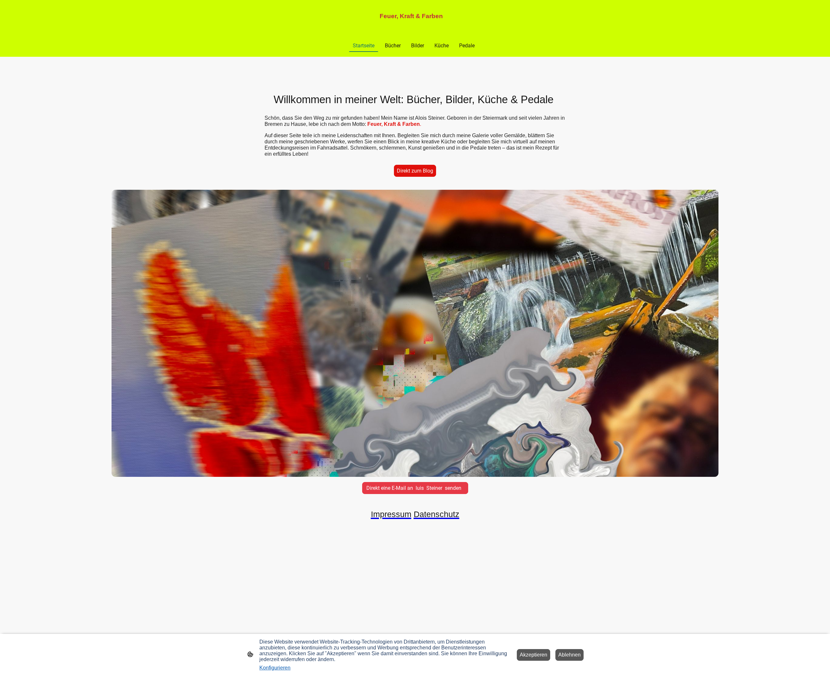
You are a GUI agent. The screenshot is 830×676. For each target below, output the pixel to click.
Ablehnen (569, 655)
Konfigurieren (274, 667)
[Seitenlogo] (415, 26)
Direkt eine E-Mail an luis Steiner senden (415, 488)
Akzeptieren (533, 655)
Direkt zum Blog (415, 171)
